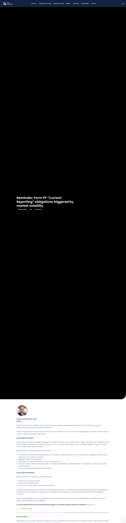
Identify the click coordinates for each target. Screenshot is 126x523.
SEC (31, 209)
